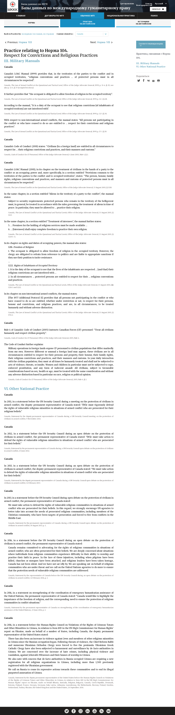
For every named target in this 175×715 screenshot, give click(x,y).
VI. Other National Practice (150, 66)
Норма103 (25, 42)
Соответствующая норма (151, 44)
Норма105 (103, 42)
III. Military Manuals (147, 63)
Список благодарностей (144, 4)
